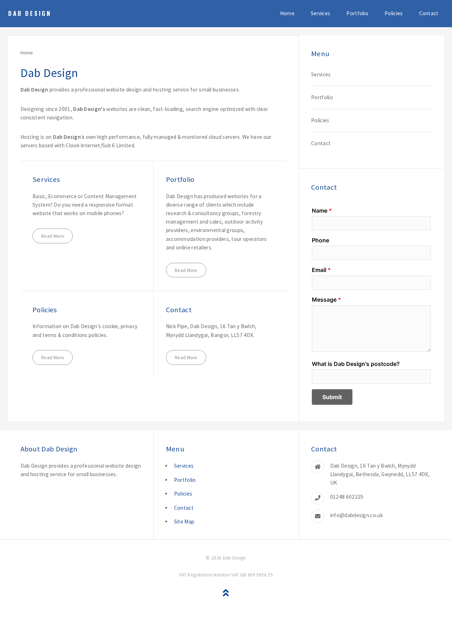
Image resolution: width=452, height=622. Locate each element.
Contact (429, 13)
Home (287, 13)
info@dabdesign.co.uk (356, 515)
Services (320, 13)
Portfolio (357, 13)
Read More (52, 236)
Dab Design (30, 13)
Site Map (184, 521)
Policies (394, 13)
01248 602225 (347, 496)
